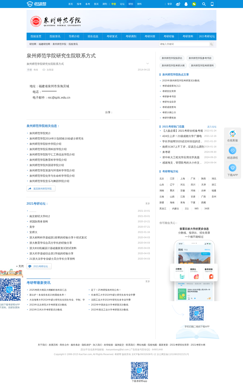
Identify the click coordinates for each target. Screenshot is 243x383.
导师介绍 (74, 36)
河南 (193, 190)
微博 (178, 4)
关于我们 (42, 344)
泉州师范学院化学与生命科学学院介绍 (52, 175)
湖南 (161, 190)
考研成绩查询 (169, 107)
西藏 (203, 202)
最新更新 (163, 344)
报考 (79, 4)
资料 (139, 4)
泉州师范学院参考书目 (200, 58)
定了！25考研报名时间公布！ (106, 290)
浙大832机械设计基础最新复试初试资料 (53, 248)
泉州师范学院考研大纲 (173, 65)
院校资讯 (55, 36)
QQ (186, 4)
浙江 (214, 184)
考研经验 (169, 36)
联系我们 (130, 344)
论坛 (122, 4)
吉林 (203, 190)
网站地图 (141, 344)
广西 (203, 196)
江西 (182, 196)
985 (197, 208)
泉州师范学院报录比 (172, 58)
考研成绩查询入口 (171, 86)
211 (187, 208)
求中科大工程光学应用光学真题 (181, 157)
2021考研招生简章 (179, 344)
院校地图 (152, 344)
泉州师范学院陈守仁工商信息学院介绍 (52, 154)
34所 (206, 208)
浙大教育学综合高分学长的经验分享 (50, 242)
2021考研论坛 (207, 36)
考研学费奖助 (169, 117)
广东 (193, 178)
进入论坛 (211, 126)
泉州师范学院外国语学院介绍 (46, 165)
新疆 (161, 202)
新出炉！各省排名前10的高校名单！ (47, 295)
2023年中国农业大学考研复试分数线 (109, 304)
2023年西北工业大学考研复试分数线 (109, 309)
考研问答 (150, 36)
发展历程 (53, 344)
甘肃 (193, 196)
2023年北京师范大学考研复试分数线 (48, 304)
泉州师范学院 (59, 44)
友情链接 (108, 344)
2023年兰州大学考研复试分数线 (45, 309)
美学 (32, 226)
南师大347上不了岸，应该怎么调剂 (183, 146)
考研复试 (112, 36)
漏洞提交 (119, 344)
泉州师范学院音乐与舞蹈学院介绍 (49, 181)
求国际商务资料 (38, 221)
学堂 (113, 4)
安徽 (182, 190)
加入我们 (97, 344)
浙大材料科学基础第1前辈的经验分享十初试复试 (58, 237)
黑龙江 (162, 208)
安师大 (33, 232)
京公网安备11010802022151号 (173, 354)
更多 (147, 203)
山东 (161, 184)
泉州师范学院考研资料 (202, 65)
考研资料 (188, 36)
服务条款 (75, 344)
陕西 (203, 178)
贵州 (214, 196)
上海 (182, 178)
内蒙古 (175, 208)
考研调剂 (131, 36)
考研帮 (46, 4)
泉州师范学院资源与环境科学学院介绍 (52, 170)
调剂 (105, 4)
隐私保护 (86, 344)
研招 (131, 4)
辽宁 (172, 184)
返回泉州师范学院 (42, 188)
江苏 (172, 178)
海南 (172, 202)
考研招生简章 (169, 91)
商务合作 (64, 344)
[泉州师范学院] (56, 23)
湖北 (214, 178)
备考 (87, 4)
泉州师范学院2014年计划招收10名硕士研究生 (56, 138)
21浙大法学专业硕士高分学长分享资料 (52, 258)
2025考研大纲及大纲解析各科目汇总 (48, 290)
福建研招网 (44, 44)
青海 (182, 202)
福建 (214, 190)
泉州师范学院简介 (40, 133)
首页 (70, 4)
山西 (172, 196)
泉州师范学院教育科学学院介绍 (48, 159)
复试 (96, 4)
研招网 (32, 44)
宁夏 (193, 202)
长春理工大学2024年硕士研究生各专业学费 (113, 295)
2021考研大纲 (198, 344)
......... (32, 210)
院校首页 (36, 36)
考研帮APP (212, 4)
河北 (182, 184)
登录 (169, 4)
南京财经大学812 (39, 216)
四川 (193, 184)
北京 (161, 178)
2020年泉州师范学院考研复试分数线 (181, 80)
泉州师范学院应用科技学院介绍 (48, 149)
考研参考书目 (169, 96)
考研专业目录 (169, 101)
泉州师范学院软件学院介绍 (45, 143)
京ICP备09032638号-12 (144, 354)
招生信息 (93, 36)
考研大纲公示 (169, 112)
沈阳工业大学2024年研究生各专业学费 (111, 299)
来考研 (166, 152)
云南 (161, 196)
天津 (203, 184)
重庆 (172, 190)
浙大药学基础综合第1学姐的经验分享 (51, 253)
